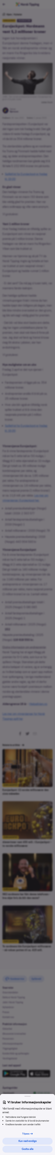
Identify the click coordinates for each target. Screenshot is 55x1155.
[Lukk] (27, 1096)
